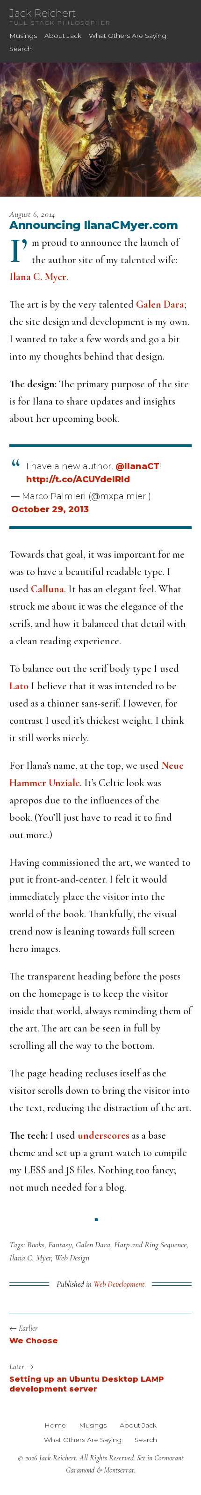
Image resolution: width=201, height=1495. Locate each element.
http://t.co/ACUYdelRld (78, 479)
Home (55, 1425)
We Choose (33, 1340)
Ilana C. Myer (37, 277)
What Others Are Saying (127, 35)
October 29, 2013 (50, 509)
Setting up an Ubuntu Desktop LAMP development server (86, 1384)
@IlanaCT (137, 466)
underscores (103, 1135)
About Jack (62, 35)
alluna (51, 589)
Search (20, 48)
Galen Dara (160, 304)
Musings (23, 35)
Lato (19, 686)
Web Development (118, 1284)
